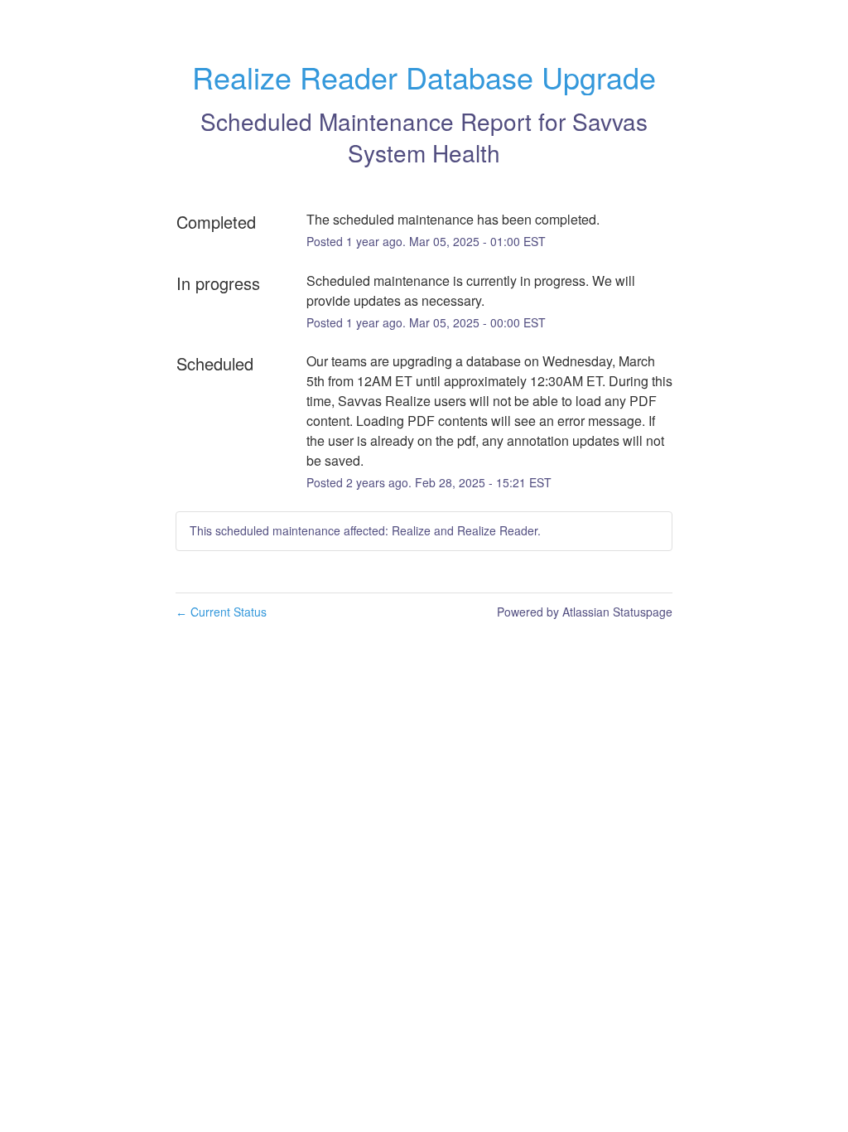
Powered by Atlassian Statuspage (584, 611)
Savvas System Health (498, 136)
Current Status (221, 611)
